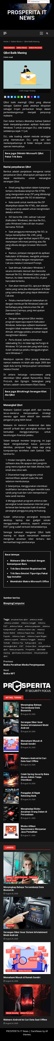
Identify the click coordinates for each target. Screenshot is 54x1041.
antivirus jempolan (32, 626)
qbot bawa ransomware (22, 653)
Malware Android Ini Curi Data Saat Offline (11, 761)
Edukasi (9, 877)
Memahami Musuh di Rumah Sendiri (11, 744)
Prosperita (30, 649)
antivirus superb (11, 639)
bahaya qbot (30, 643)
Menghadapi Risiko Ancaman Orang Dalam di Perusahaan (11, 813)
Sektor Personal (35, 48)
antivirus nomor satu (26, 629)
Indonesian (34, 2)
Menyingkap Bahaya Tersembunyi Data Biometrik (11, 709)
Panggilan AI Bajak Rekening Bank (11, 796)
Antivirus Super (18, 636)
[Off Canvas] (5, 33)
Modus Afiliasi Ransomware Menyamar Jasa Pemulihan (11, 830)
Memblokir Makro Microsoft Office (29, 581)
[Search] (47, 33)
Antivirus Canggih (28, 623)
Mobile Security (12, 1013)
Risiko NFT (9, 672)
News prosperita (17, 649)
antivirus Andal (36, 619)
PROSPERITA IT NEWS (27, 15)
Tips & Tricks (11, 880)
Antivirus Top (17, 643)
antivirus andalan (11, 623)
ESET (21, 646)
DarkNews (36, 1031)
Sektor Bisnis (22, 48)
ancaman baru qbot (19, 619)
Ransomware (9, 48)
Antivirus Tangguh (27, 639)
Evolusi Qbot (31, 646)
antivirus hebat (16, 626)
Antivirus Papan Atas (26, 633)
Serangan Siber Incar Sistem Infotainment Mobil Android (11, 726)
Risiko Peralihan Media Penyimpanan (24, 663)
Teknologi (33, 877)
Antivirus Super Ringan (37, 636)
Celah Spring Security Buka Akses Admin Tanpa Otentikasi (11, 778)
